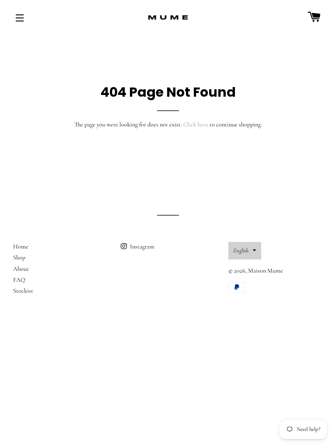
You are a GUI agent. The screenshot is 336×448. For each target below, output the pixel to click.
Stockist (23, 290)
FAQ (19, 280)
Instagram (141, 246)
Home (20, 246)
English (240, 250)
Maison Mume (265, 270)
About (21, 269)
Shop (19, 257)
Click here (195, 124)
